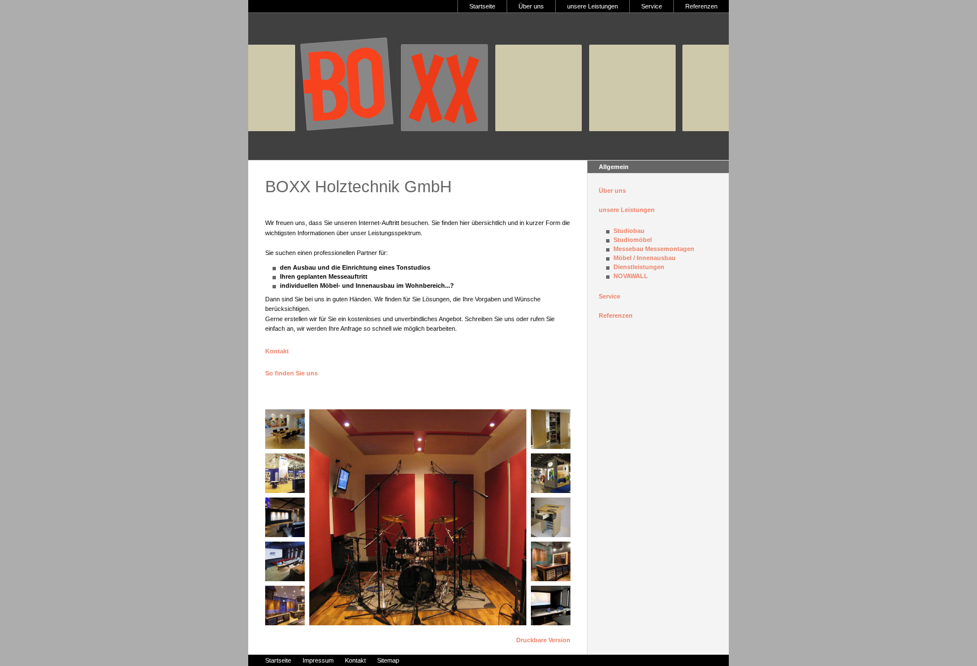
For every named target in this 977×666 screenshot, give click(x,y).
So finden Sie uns (291, 373)
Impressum (318, 660)
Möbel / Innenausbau (644, 257)
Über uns (531, 6)
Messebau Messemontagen (653, 248)
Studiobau (629, 230)
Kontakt (277, 351)
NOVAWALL (630, 276)
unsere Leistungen (592, 6)
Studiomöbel (632, 239)
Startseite (482, 6)
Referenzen (701, 6)
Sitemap (388, 660)
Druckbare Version (543, 640)
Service (651, 6)
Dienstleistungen (638, 266)
